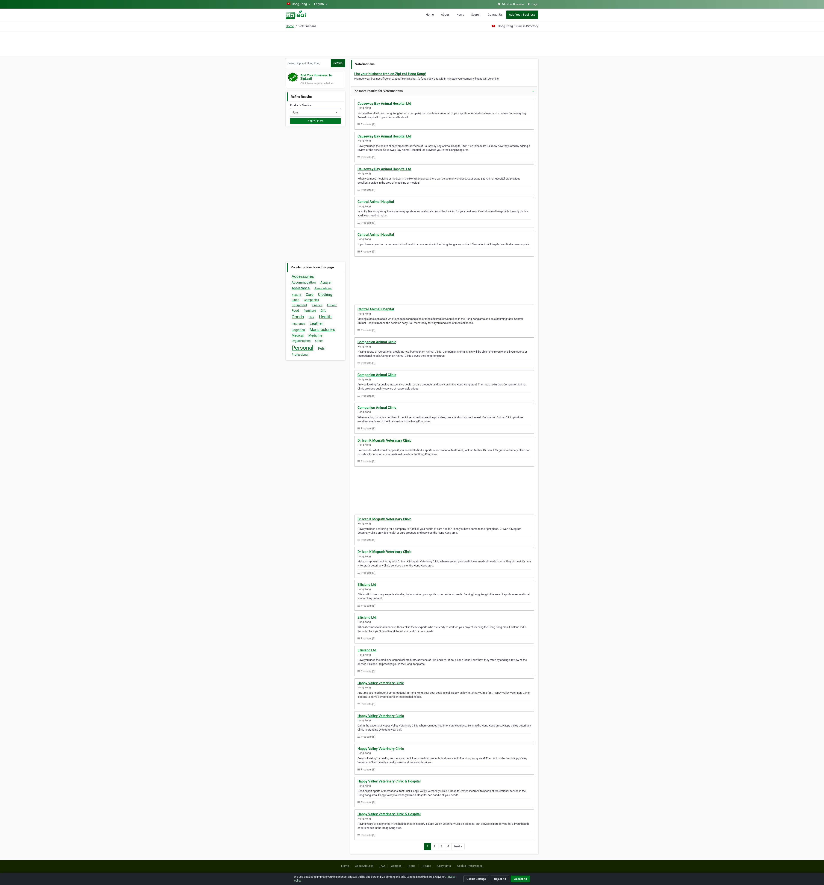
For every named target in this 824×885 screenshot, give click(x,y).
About (445, 14)
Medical (298, 335)
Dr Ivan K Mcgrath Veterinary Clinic (384, 440)
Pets (321, 348)
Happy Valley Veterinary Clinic (380, 683)
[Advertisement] (412, 43)
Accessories (303, 276)
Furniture (310, 310)
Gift (323, 311)
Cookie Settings (476, 878)
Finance (317, 305)
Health (325, 316)
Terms (411, 865)
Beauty (296, 294)
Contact (396, 865)
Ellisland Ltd (366, 585)
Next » (458, 846)
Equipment (299, 305)
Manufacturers (322, 329)
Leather (316, 323)
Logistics (298, 330)
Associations (323, 288)
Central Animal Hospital (375, 202)
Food (295, 311)
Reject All (500, 878)
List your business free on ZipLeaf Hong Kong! (390, 74)
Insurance (298, 323)
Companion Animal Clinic (376, 342)
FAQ (382, 865)
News (460, 14)
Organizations (301, 341)
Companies (311, 300)
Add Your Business (522, 14)
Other (319, 341)
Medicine (315, 335)
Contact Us (495, 14)
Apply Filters (315, 120)
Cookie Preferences (470, 865)
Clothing (325, 294)
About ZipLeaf (364, 865)
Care (309, 294)
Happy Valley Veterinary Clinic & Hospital (389, 781)
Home (430, 14)
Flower (332, 305)
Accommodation (304, 282)
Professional (300, 354)
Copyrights (444, 865)
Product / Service (300, 105)
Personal (302, 347)
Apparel (325, 282)
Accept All (520, 878)
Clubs (295, 300)
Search (475, 14)
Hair (311, 317)
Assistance (301, 288)
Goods (298, 316)
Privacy (426, 865)
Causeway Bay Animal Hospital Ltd (384, 103)
